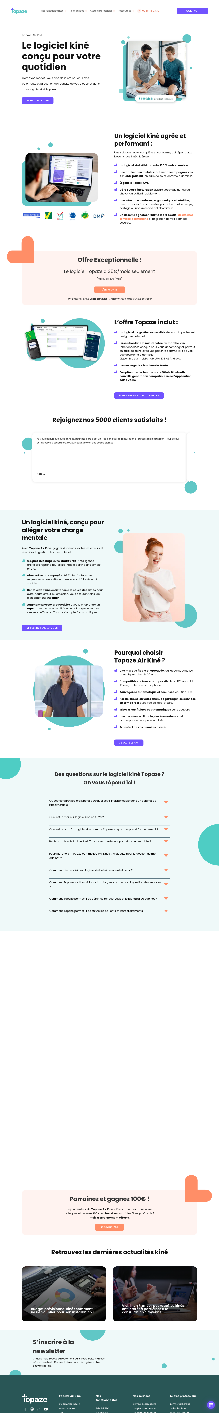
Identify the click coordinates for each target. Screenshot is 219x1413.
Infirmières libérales (180, 1404)
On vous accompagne (144, 1404)
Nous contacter (38, 100)
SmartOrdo (68, 561)
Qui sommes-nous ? (69, 1404)
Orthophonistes (178, 1408)
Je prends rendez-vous (42, 628)
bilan (55, 598)
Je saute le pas (129, 742)
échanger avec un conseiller (139, 395)
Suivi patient (102, 1408)
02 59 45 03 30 (150, 10)
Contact (192, 11)
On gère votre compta (144, 1408)
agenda (32, 608)
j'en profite (109, 289)
